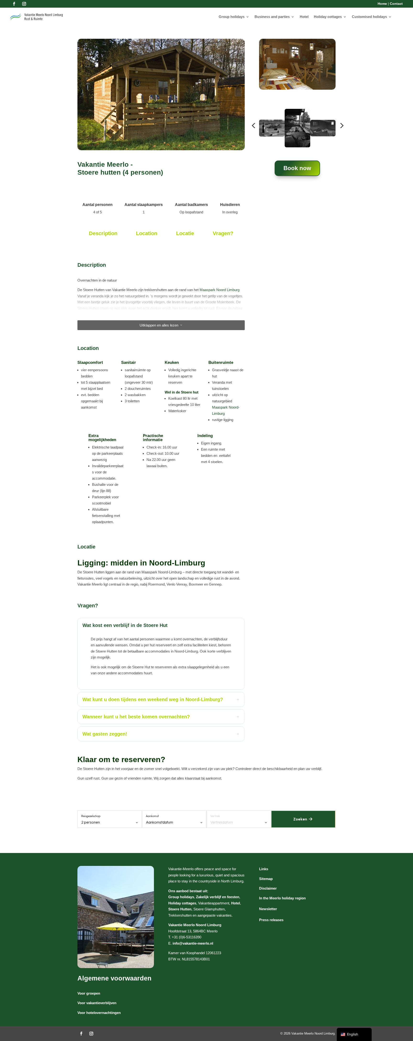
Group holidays (232, 17)
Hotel (304, 17)
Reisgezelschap (90, 816)
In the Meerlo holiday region (282, 898)
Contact (396, 4)
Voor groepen (88, 993)
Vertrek (215, 816)
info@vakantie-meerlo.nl (193, 943)
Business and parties (272, 17)
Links (263, 869)
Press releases (271, 920)
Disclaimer (268, 888)
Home (382, 4)
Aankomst (152, 816)
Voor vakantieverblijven (96, 1003)
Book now (297, 168)
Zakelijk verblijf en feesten (217, 897)
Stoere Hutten (179, 909)
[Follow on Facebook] (14, 4)
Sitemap (266, 879)
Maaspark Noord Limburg (219, 290)
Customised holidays (369, 17)
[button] (253, 125)
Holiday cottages (328, 17)
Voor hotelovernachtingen (99, 1013)
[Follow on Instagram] (24, 4)
